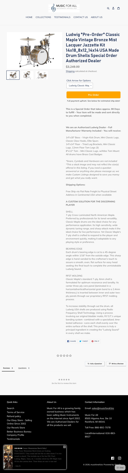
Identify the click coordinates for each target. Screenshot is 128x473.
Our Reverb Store (16, 427)
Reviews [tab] (6, 368)
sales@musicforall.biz (103, 408)
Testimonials (13, 439)
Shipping (70, 71)
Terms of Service (15, 412)
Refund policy (14, 416)
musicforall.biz (96, 464)
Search (10, 408)
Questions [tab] (22, 368)
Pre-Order (93, 94)
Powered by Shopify (112, 464)
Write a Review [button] (118, 363)
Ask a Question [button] (96, 363)
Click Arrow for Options (78, 80)
